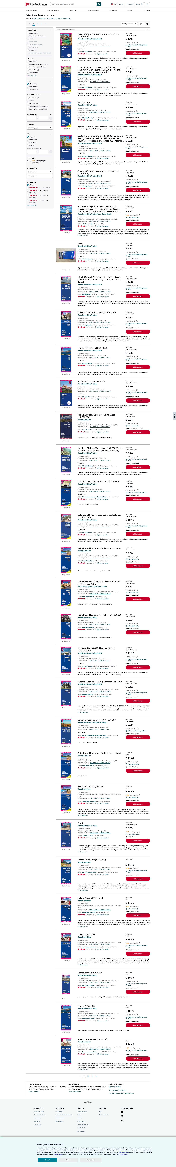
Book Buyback (60, 1118)
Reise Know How (84, 420)
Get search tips (114, 1087)
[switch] (29, 161)
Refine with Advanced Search (59, 18)
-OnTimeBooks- (87, 224)
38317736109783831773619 (100, 1049)
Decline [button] (68, 1160)
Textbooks (113, 10)
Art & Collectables (93, 10)
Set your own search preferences (121, 1093)
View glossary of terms (117, 1090)
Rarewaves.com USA (89, 872)
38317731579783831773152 (100, 112)
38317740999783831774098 (100, 558)
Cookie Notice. (58, 1154)
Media (79, 1115)
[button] (30, 24)
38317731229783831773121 (100, 82)
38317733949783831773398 (100, 322)
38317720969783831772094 (100, 291)
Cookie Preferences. (123, 1152)
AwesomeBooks (87, 694)
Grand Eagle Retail (88, 801)
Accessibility (80, 1131)
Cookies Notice (81, 1128)
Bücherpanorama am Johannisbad (94, 497)
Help (147, 4)
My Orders (37, 1121)
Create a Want (33, 1092)
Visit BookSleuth (75, 1092)
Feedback (174, 415)
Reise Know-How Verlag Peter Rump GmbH (94, 214)
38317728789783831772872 (100, 427)
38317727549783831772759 (100, 46)
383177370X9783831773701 (100, 527)
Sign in (121, 4)
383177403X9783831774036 (100, 909)
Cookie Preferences (83, 1124)
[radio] (28, 87)
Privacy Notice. (122, 1154)
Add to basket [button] (138, 53)
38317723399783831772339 (100, 982)
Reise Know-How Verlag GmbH (90, 39)
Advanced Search (31, 10)
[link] (147, 23)
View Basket (37, 1124)
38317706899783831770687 (100, 691)
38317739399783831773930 (100, 221)
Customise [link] (90, 1160)
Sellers (129, 10)
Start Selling (146, 10)
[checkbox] (28, 33)
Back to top (88, 1103)
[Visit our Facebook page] (122, 1112)
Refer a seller (59, 1121)
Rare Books (73, 10)
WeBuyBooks (86, 186)
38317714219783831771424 (100, 833)
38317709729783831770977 (100, 460)
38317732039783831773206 (100, 391)
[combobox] (73, 4)
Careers (79, 1118)
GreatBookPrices (88, 430)
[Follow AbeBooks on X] (122, 1116)
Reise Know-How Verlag (87, 105)
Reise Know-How (84, 937)
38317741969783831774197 (100, 594)
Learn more (30, 75)
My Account (129, 4)
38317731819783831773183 (100, 660)
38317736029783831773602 (100, 869)
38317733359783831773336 (100, 624)
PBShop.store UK (88, 985)
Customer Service (104, 1115)
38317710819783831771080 (100, 253)
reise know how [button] (39, 18)
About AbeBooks (82, 1111)
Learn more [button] (30, 205)
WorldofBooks (87, 51)
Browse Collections (53, 10)
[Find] (99, 4)
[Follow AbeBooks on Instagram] (122, 1121)
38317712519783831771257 (100, 729)
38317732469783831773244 (100, 150)
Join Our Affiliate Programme (64, 1115)
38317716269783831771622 (100, 357)
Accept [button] (47, 1160)
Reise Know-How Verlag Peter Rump (92, 722)
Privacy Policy (81, 1121)
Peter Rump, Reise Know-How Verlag (92, 587)
